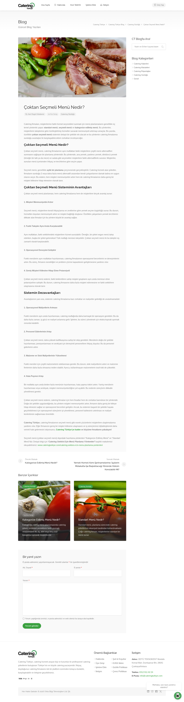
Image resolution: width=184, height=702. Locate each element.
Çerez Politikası (120, 671)
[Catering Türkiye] (26, 6)
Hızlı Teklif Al (75, 5)
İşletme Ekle (91, 5)
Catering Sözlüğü (68, 114)
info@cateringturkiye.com (151, 676)
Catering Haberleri (141, 64)
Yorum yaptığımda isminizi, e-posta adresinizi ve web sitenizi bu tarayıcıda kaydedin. (59, 618)
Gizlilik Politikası (120, 667)
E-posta (78, 567)
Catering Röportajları (142, 71)
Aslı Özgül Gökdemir (36, 114)
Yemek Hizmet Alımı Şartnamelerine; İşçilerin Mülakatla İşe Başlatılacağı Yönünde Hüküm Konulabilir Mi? (96, 464)
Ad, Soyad (28, 567)
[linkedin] (148, 691)
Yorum (26, 580)
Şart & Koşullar (119, 659)
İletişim (106, 5)
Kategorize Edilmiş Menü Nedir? (41, 461)
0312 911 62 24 (146, 672)
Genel (136, 79)
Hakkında (61, 5)
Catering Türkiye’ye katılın (68, 430)
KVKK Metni (118, 663)
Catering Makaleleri (142, 67)
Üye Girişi (100, 663)
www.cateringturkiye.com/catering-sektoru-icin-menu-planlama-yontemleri (70, 445)
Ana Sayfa (45, 5)
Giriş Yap (160, 5)
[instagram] (152, 691)
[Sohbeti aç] (177, 695)
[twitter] (160, 691)
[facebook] (156, 691)
